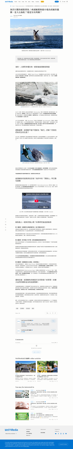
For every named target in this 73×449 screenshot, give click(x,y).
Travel (15, 1)
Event (42, 1)
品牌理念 (28, 431)
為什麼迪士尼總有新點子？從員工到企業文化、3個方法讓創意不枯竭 (25, 376)
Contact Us (57, 429)
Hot (55, 342)
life (26, 1)
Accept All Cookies (63, 444)
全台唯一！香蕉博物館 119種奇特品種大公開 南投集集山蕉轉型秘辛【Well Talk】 (47, 376)
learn (29, 1)
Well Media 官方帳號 (26, 320)
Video (33, 1)
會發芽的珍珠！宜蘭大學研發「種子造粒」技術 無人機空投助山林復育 (44, 404)
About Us (28, 435)
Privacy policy (26, 446)
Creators (37, 1)
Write (57, 1)
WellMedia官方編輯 (26, 330)
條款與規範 (43, 432)
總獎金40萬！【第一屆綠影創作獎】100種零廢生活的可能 (42, 415)
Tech (19, 1)
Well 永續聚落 (29, 433)
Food (23, 1)
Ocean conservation (20, 6)
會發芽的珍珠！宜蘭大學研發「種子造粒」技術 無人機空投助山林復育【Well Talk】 (44, 392)
